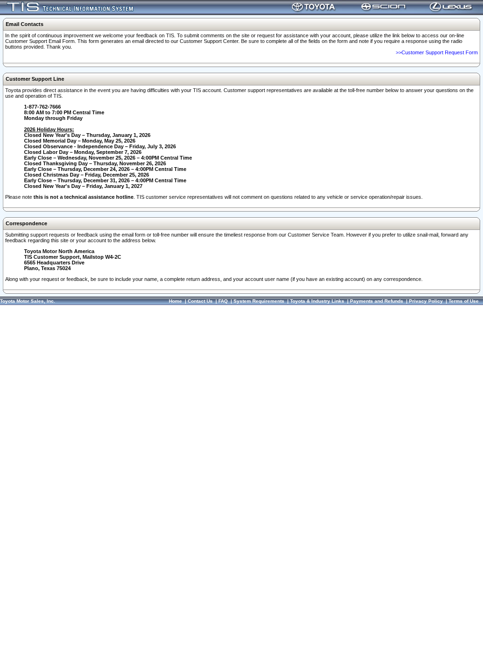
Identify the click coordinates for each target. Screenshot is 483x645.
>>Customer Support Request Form (437, 52)
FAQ (223, 301)
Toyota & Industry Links (317, 301)
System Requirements (258, 301)
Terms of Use (464, 301)
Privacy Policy (426, 301)
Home (175, 301)
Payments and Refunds (376, 301)
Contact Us (200, 301)
